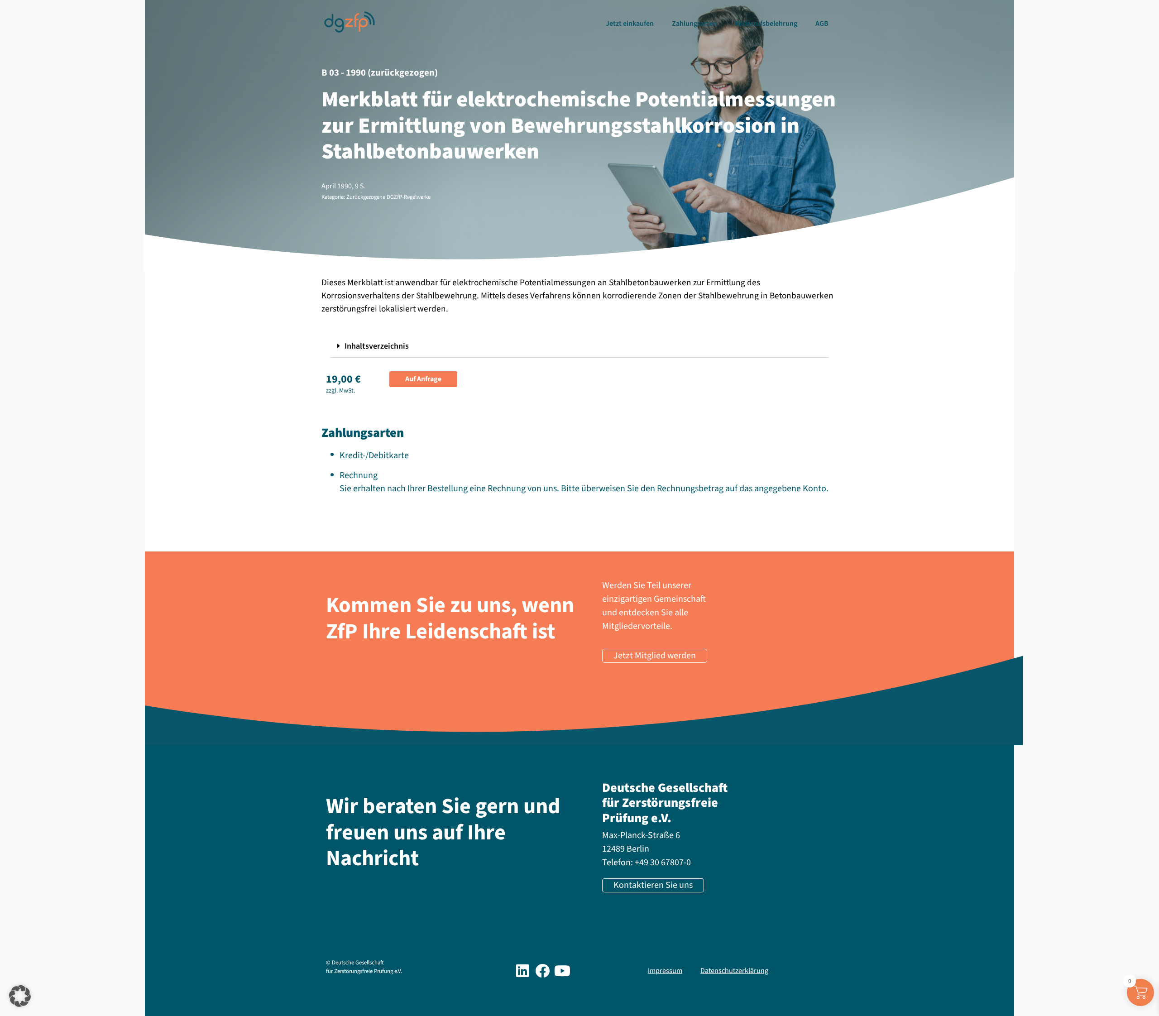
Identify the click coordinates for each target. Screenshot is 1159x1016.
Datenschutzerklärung (734, 971)
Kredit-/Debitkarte (374, 455)
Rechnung (359, 475)
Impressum (665, 971)
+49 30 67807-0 (663, 862)
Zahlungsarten (694, 24)
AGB (822, 24)
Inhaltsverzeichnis (377, 346)
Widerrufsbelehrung (766, 24)
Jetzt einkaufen (630, 24)
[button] (579, 346)
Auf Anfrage (423, 379)
